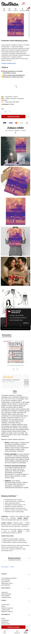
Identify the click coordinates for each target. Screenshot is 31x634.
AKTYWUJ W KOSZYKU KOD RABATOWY (15, 327)
